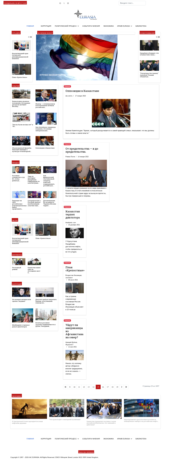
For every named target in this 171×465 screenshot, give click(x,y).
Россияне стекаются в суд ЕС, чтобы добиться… (18, 178)
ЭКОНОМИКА (108, 26)
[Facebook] (60, 3)
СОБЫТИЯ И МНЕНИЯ (91, 26)
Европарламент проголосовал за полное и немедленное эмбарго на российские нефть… (141, 420)
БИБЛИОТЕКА (141, 26)
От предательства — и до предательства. (81, 150)
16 (103, 387)
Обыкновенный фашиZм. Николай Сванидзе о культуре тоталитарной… (22, 149)
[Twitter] (64, 3)
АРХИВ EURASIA (123, 26)
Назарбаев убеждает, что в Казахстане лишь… (149, 54)
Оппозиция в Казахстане (45, 148)
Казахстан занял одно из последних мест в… (34, 270)
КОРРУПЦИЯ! (46, 26)
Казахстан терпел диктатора (72, 214)
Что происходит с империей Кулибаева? (65, 419)
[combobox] (132, 3)
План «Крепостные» (19, 77)
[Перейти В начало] (65, 387)
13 (89, 387)
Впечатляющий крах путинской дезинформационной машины (20, 56)
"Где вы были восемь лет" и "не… (22, 125)
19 (117, 387)
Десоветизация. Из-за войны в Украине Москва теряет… (49, 203)
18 (112, 387)
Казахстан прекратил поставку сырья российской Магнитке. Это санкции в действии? (101, 423)
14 (93, 387)
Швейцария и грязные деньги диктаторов (21, 326)
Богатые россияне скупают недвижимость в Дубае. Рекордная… (45, 324)
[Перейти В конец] (126, 387)
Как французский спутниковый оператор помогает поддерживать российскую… (48, 181)
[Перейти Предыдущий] (70, 387)
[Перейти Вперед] (122, 387)
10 (74, 387)
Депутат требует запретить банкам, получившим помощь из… (46, 301)
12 (84, 387)
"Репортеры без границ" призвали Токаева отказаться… (149, 75)
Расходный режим (16, 268)
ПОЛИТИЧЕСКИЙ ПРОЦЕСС (66, 26)
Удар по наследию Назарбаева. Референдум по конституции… (34, 179)
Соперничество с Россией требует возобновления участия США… (34, 203)
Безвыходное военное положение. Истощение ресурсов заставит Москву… (21, 103)
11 (79, 387)
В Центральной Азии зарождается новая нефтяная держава (27, 422)
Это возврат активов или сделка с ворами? (21, 300)
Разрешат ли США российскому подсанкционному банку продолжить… (19, 205)
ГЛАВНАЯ (30, 26)
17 (108, 387)
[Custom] (68, 3)
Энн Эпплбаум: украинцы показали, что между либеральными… (45, 129)
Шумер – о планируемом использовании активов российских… (45, 105)
